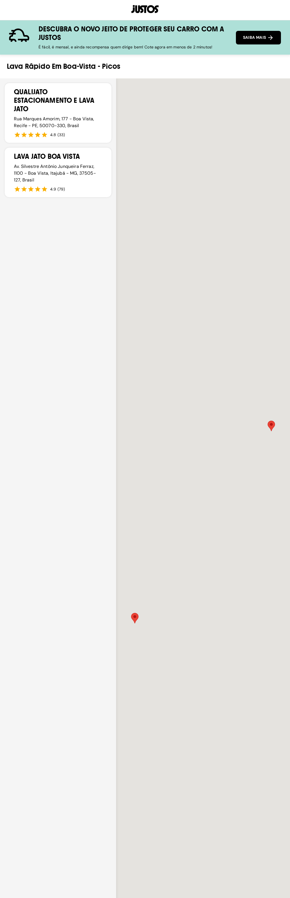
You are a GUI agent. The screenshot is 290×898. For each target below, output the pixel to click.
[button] (271, 425)
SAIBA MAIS (255, 37)
